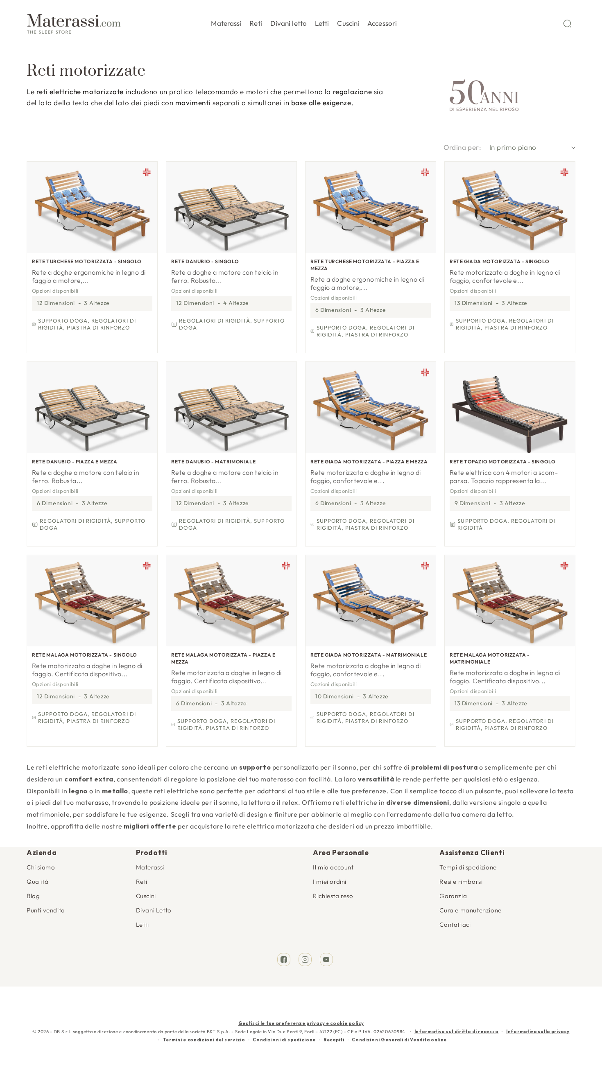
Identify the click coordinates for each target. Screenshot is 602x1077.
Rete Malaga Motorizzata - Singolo (84, 655)
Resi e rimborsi (460, 881)
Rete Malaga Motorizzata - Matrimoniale (490, 658)
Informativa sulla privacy (538, 1031)
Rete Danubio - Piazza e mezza (74, 461)
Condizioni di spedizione (284, 1040)
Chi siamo (41, 867)
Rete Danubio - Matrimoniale (213, 461)
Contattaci (455, 924)
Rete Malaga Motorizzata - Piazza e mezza (223, 658)
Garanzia (453, 896)
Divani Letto (154, 910)
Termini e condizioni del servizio (204, 1040)
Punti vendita (46, 910)
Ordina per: (462, 147)
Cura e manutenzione (470, 910)
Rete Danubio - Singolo (205, 261)
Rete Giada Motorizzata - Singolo (499, 261)
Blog (33, 896)
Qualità (37, 881)
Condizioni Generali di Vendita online (399, 1040)
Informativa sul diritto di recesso (456, 1031)
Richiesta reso (333, 896)
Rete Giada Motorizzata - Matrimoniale (368, 655)
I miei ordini (329, 881)
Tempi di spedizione (467, 867)
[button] (226, 22)
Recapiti (334, 1040)
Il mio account (333, 867)
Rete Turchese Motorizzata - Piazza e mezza (364, 264)
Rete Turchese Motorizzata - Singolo (87, 261)
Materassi (150, 867)
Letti (142, 924)
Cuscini (146, 896)
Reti (141, 881)
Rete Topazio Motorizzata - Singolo (502, 461)
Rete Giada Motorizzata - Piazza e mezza (369, 461)
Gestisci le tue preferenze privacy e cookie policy (301, 1023)
